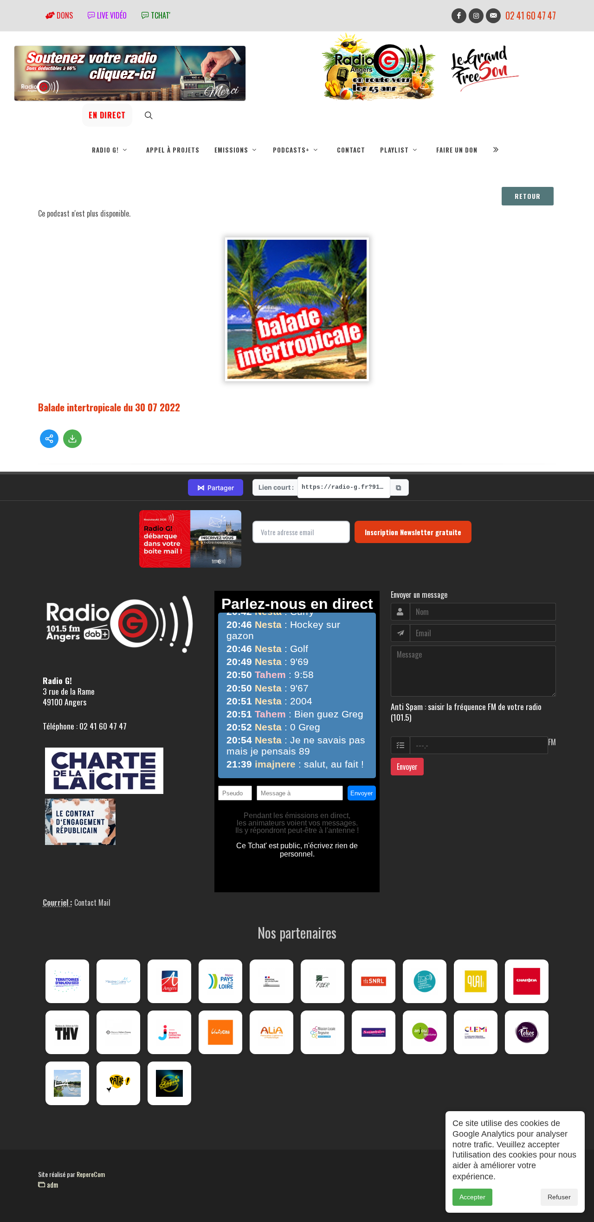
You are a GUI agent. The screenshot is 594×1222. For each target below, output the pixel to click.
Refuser (559, 1197)
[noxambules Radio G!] (373, 1032)
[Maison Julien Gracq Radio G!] (118, 1032)
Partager (215, 487)
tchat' (159, 15)
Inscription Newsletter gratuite (413, 532)
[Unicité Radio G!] (220, 1032)
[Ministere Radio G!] (271, 981)
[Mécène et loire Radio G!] (118, 981)
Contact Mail (92, 902)
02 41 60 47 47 (530, 15)
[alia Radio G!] (271, 1032)
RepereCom (91, 1174)
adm (51, 1184)
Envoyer (407, 766)
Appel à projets (173, 149)
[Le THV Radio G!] (67, 1032)
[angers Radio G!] (169, 981)
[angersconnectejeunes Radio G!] (169, 1032)
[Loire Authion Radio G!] (67, 1083)
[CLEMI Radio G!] (475, 1032)
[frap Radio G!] (424, 981)
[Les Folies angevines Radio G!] (526, 1032)
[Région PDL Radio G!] (220, 981)
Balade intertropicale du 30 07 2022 (109, 407)
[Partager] (49, 438)
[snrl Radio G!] (373, 981)
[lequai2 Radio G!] (475, 981)
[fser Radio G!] (322, 981)
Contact (351, 149)
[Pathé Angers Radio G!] (118, 1083)
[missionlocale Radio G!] (322, 1032)
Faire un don (457, 149)
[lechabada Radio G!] (526, 981)
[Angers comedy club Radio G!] (169, 1083)
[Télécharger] (72, 438)
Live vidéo (111, 15)
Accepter (472, 1197)
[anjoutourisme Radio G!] (424, 1032)
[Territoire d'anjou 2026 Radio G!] (67, 981)
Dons (64, 15)
